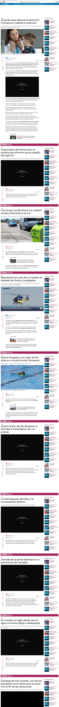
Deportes (37, 3)
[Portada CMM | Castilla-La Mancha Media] (4, 2)
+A (36, 60)
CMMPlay (22, 2)
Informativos (26, 3)
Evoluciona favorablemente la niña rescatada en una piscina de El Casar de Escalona (26, 408)
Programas (37, 2)
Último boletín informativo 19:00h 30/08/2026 (53, 69)
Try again (22, 89)
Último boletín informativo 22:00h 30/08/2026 (53, 38)
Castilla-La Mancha (18, 3)
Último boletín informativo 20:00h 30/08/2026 (53, 54)
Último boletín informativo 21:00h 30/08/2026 (53, 43)
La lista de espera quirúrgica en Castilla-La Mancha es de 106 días (26, 137)
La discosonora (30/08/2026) (52, 22)
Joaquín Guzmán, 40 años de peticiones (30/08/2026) (54, 33)
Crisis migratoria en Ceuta (13, 0)
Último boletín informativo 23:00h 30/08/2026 (53, 28)
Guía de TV (31, 2)
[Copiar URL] (22, 87)
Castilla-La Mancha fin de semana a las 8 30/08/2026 (54, 65)
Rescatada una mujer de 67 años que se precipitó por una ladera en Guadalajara (26, 340)
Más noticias (42, 3)
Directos (27, 2)
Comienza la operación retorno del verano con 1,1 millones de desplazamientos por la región (25, 261)
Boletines (32, 3)
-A (38, 60)
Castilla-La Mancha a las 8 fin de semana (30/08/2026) (54, 49)
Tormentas (8, 0)
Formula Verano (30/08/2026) (52, 58)
